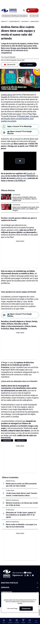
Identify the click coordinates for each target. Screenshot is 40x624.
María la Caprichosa (12, 500)
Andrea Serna (6, 95)
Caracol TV (4, 21)
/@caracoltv (11, 64)
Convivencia (24, 21)
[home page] (9, 10)
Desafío (4, 97)
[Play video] (20, 80)
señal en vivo (21, 178)
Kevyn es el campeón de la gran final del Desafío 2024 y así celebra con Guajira (26, 208)
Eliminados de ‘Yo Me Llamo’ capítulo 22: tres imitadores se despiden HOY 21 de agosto (21, 515)
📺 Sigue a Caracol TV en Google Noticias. (19, 315)
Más (36, 622)
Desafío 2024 (7, 440)
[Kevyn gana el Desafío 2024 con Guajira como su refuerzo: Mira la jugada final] (6, 197)
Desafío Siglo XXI (14, 21)
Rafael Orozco (10, 481)
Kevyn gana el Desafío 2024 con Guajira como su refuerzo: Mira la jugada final (25, 198)
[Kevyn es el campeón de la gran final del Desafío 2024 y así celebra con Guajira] (6, 207)
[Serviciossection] (37, 588)
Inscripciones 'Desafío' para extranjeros (14, 16)
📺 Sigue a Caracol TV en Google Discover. (19, 132)
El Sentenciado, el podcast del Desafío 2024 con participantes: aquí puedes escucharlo (19, 118)
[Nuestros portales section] (37, 583)
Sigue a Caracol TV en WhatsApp (19, 126)
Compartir (30, 64)
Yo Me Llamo (10, 490)
